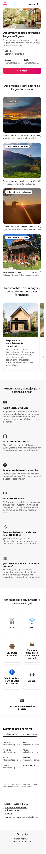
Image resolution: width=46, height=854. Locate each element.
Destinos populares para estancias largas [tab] (20, 734)
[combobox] (22, 53)
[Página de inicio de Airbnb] (5, 4)
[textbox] (12, 62)
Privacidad (17, 841)
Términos (27, 841)
